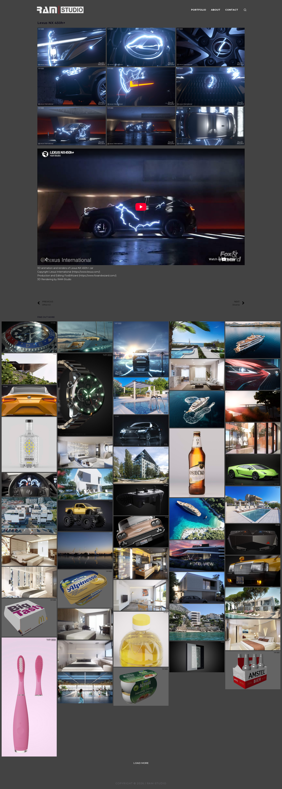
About (215, 9)
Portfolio (198, 9)
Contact (231, 9)
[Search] (245, 10)
